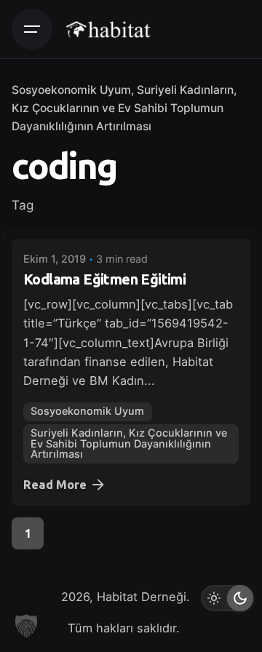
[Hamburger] (32, 29)
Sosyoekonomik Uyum (71, 90)
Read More (55, 484)
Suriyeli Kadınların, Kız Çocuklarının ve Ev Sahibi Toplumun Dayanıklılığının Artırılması (124, 108)
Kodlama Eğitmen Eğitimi (104, 279)
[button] (26, 626)
